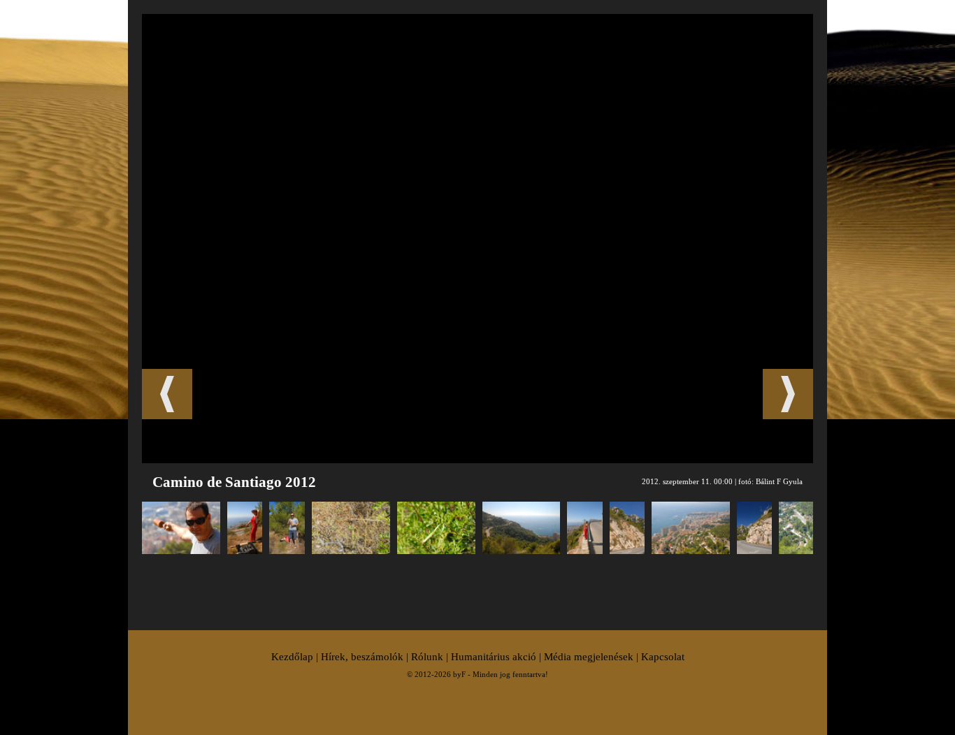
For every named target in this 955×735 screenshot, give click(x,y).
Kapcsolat (662, 656)
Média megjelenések (588, 656)
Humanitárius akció (493, 656)
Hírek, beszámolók (362, 656)
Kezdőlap (292, 656)
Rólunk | (431, 656)
